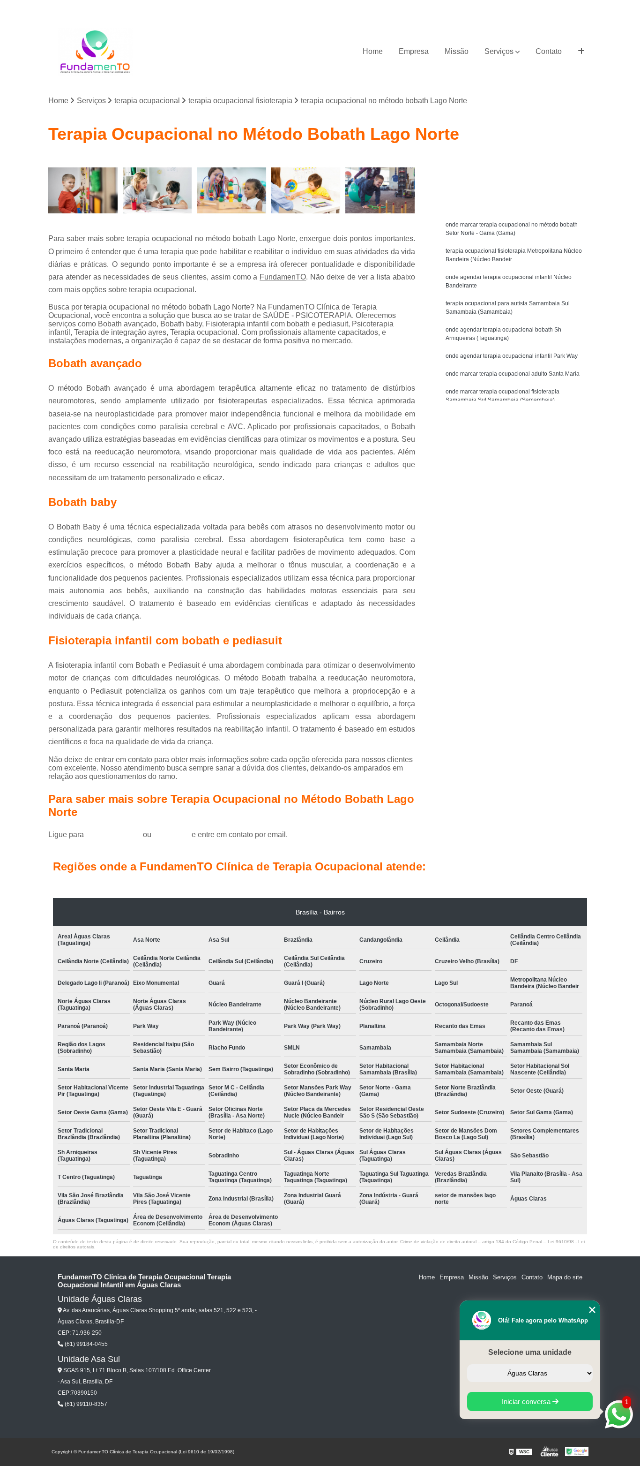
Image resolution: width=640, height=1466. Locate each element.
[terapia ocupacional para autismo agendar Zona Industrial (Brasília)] (306, 191)
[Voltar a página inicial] (95, 52)
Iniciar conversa (527, 1402)
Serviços (498, 51)
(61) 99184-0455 (114, 835)
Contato (549, 51)
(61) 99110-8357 (85, 1404)
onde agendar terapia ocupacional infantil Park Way (512, 356)
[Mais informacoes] (581, 51)
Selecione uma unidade (530, 1352)
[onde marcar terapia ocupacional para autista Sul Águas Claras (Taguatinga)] (380, 191)
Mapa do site (564, 1277)
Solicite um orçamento (517, 164)
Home (373, 51)
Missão (457, 51)
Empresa (414, 51)
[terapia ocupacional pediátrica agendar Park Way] (232, 191)
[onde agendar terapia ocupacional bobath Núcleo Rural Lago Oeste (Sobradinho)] (83, 191)
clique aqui (171, 835)
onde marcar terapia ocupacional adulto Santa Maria (513, 373)
